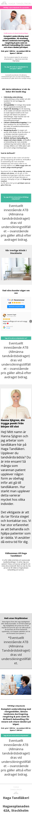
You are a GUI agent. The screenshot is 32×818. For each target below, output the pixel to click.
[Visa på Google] (4, 315)
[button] (1, 321)
